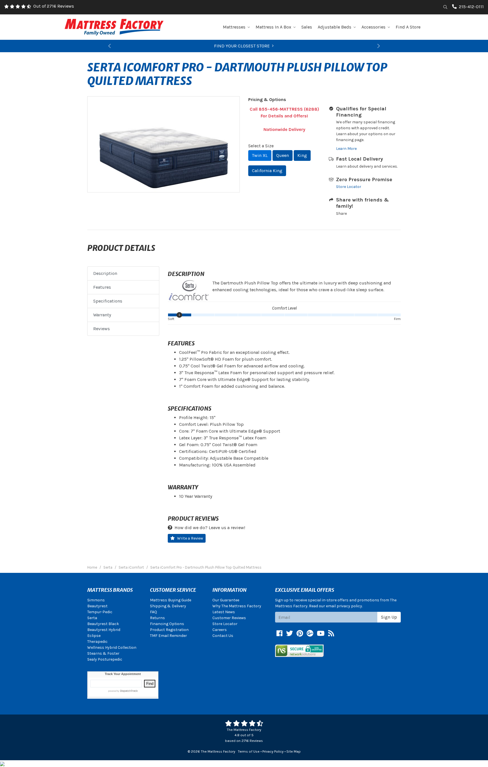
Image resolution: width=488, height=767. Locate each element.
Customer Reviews (229, 617)
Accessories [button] (373, 27)
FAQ (153, 612)
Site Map (293, 751)
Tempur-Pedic (99, 612)
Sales (306, 27)
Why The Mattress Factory (236, 606)
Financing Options (167, 623)
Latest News (223, 612)
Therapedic (97, 641)
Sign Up (389, 617)
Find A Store (408, 27)
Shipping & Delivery (168, 606)
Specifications (107, 301)
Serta (92, 617)
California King (267, 170)
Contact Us (222, 635)
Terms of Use (249, 751)
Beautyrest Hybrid (103, 629)
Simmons (96, 600)
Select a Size (261, 145)
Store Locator (348, 186)
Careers (219, 629)
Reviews (101, 328)
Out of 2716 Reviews (53, 6)
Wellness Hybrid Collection (111, 647)
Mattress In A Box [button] (273, 27)
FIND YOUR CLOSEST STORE (242, 46)
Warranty (102, 314)
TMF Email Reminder (168, 635)
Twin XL (260, 155)
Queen (282, 155)
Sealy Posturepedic (104, 659)
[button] (109, 46)
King (302, 155)
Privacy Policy (273, 751)
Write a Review (190, 538)
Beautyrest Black (103, 623)
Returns (157, 617)
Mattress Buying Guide (170, 600)
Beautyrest (97, 606)
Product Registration (169, 629)
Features (102, 287)
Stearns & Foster (103, 653)
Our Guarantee (225, 600)
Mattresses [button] (234, 27)
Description (105, 273)
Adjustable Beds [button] (334, 27)
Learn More (346, 148)
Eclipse (94, 635)
